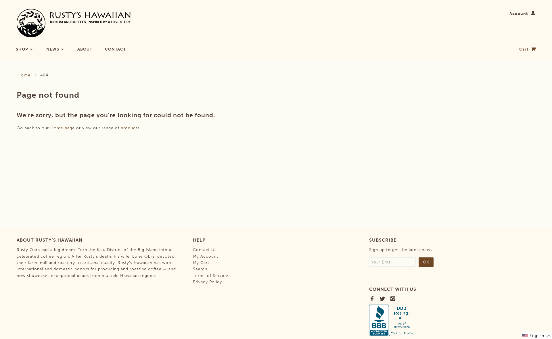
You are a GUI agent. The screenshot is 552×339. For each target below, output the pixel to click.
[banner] (74, 23)
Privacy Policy (207, 282)
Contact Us (204, 249)
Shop (22, 49)
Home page (62, 128)
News (53, 49)
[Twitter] (382, 299)
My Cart (201, 262)
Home (24, 75)
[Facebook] (372, 299)
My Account (205, 256)
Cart (524, 49)
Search (200, 269)
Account (518, 13)
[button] (537, 335)
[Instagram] (393, 299)
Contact (115, 49)
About (84, 49)
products (130, 128)
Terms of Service (210, 275)
